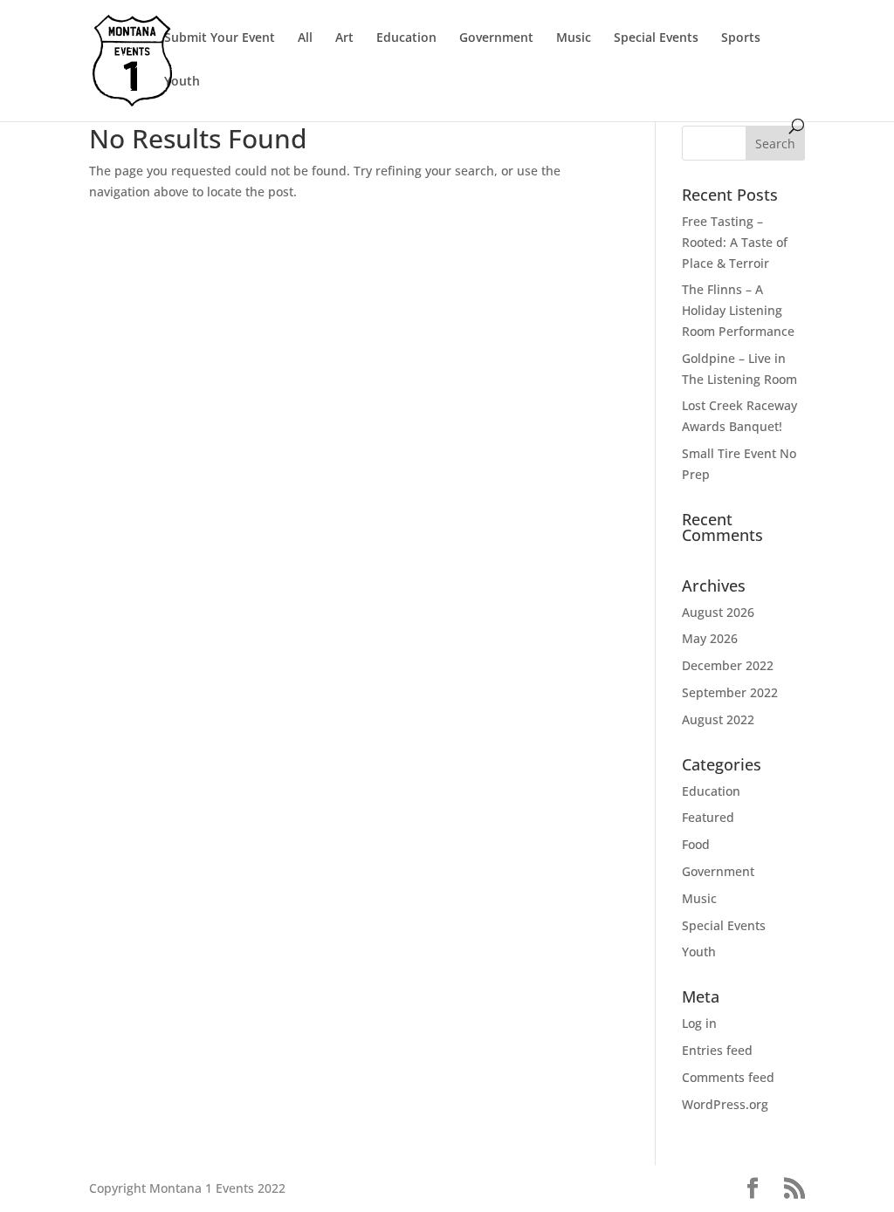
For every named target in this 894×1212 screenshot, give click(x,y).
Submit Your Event (219, 38)
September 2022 (730, 692)
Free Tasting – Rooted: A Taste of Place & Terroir (734, 242)
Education (406, 38)
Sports (740, 38)
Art (344, 38)
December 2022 (728, 665)
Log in (699, 1023)
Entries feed (717, 1050)
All (305, 38)
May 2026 (710, 638)
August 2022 (718, 719)
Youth (182, 82)
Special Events (656, 38)
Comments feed (728, 1077)
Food (696, 844)
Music (573, 38)
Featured (708, 817)
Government (496, 38)
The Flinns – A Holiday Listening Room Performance (738, 310)
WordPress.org (725, 1104)
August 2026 (718, 612)
